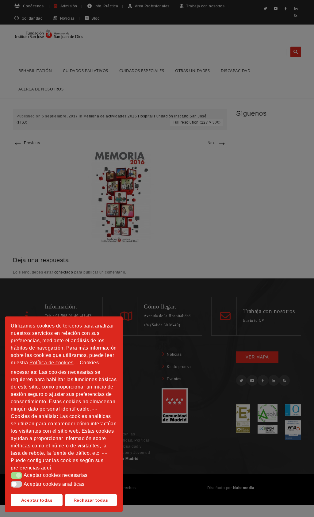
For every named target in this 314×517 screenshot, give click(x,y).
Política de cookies (51, 362)
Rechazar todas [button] (91, 500)
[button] (16, 475)
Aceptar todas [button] (37, 500)
